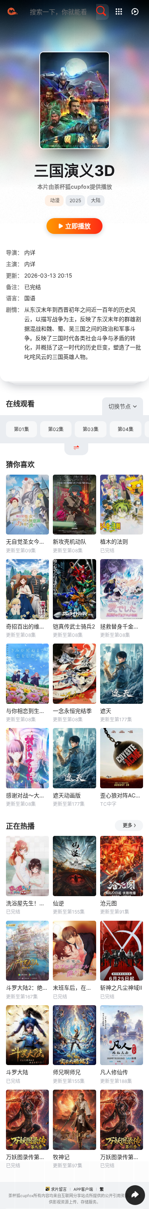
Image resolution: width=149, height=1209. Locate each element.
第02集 (56, 429)
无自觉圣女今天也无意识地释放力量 (27, 541)
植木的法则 (114, 541)
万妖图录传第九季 (27, 1156)
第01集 (21, 429)
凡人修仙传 (114, 1072)
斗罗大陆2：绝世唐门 (27, 987)
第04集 (126, 429)
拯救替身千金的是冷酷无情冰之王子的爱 (121, 626)
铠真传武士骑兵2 (74, 626)
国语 (29, 298)
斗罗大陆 (17, 1072)
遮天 (105, 710)
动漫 (55, 200)
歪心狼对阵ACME (121, 795)
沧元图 (108, 903)
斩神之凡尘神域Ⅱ (121, 987)
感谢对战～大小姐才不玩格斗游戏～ (27, 795)
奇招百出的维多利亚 (27, 626)
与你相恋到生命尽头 (27, 710)
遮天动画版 (67, 795)
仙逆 (58, 903)
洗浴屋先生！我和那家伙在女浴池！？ (27, 903)
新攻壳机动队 (69, 541)
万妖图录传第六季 (121, 1156)
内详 (29, 252)
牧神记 (61, 1156)
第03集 (91, 429)
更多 (127, 825)
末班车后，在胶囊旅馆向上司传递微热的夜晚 (74, 987)
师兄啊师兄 (67, 1072)
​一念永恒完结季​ (72, 710)
